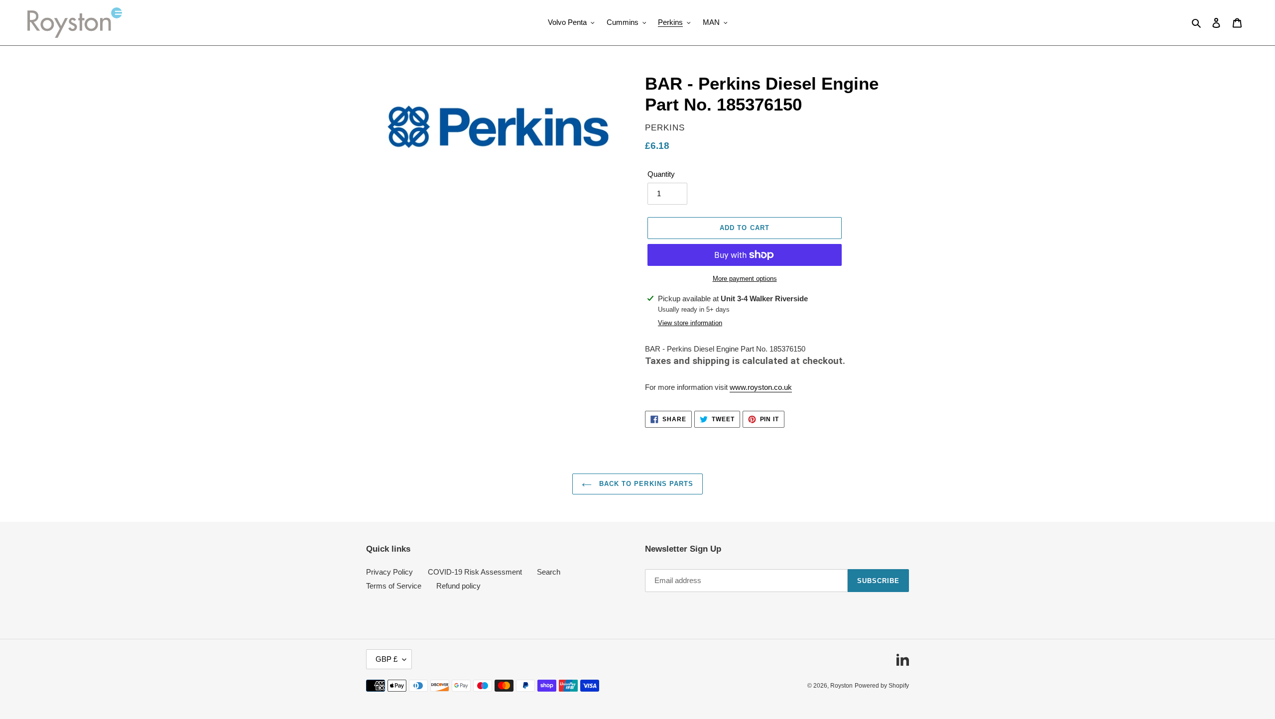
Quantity (661, 174)
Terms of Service (393, 586)
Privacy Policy (389, 572)
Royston (841, 685)
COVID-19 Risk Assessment (475, 572)
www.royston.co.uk (761, 387)
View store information (690, 323)
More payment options (745, 278)
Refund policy (458, 586)
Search (548, 572)
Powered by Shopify (882, 685)
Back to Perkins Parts (645, 483)
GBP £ (386, 659)
